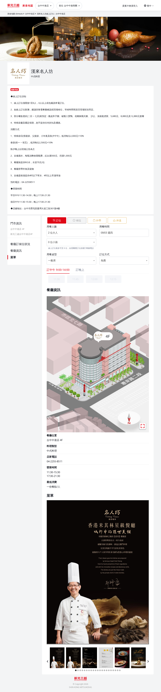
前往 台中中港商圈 (68, 5)
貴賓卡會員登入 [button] (130, 5)
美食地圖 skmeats (15, 13)
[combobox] (69, 233)
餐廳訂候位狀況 (20, 244)
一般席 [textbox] (52, 260)
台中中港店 (43, 5)
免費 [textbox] (103, 260)
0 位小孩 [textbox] (53, 242)
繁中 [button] (149, 5)
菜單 (13, 257)
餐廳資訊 (16, 250)
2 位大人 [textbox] (53, 232)
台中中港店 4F (17, 229)
